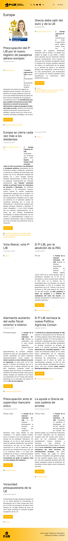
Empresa (13, 391)
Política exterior (27, 233)
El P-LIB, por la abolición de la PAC (48, 246)
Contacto (62, 535)
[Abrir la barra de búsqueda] (53, 4)
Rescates (37, 91)
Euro (52, 90)
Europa (20, 124)
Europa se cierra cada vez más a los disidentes (18, 136)
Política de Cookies (51, 535)
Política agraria (45, 310)
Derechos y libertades (11, 124)
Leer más (8, 119)
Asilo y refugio (9, 235)
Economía (48, 90)
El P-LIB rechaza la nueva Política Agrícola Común (47, 321)
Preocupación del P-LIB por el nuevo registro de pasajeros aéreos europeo (17, 53)
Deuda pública (41, 90)
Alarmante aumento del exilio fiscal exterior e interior (16, 321)
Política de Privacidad (56, 533)
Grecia (61, 90)
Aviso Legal (44, 533)
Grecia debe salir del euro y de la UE (49, 22)
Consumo (39, 378)
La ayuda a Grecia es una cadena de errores (49, 402)
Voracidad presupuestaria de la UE (17, 487)
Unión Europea (53, 91)
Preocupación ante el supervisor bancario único (17, 402)
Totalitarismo (44, 91)
